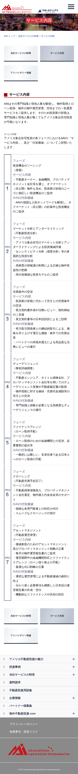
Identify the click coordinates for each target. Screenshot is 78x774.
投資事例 (15, 666)
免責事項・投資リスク (23, 731)
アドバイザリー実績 (21, 72)
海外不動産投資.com (22, 713)
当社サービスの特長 (21, 53)
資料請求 (15, 682)
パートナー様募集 (20, 705)
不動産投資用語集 (20, 690)
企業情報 (15, 698)
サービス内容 (57, 53)
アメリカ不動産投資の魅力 (26, 659)
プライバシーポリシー (23, 724)
